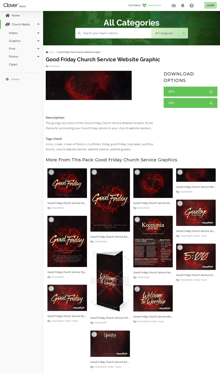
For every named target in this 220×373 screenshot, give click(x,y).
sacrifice (147, 144)
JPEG (172, 91)
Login (210, 5)
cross (49, 144)
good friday (118, 144)
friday (105, 144)
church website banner (71, 149)
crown (58, 144)
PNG (171, 103)
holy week (133, 144)
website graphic (120, 149)
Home (51, 52)
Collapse (15, 79)
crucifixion (94, 144)
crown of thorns (74, 144)
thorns (50, 149)
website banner (98, 149)
